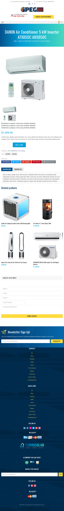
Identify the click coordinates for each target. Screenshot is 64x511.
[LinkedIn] (29, 4)
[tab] (6, 169)
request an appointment (43, 17)
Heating (23, 151)
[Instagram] (34, 4)
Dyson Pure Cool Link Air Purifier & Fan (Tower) (14, 262)
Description (7, 169)
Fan (19, 151)
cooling (8, 154)
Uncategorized (32, 380)
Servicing (32, 374)
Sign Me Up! (56, 341)
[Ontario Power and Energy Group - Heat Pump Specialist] (32, 9)
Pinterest (37, 162)
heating (14, 154)
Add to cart (19, 145)
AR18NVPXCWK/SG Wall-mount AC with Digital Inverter (46, 263)
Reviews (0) (18, 169)
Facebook (6, 162)
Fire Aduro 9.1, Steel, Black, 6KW (42, 223)
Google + (27, 162)
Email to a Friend (50, 162)
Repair (32, 371)
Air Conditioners (12, 151)
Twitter (17, 162)
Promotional (32, 368)
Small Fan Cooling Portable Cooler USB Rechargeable (15, 223)
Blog (32, 356)
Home (15, 41)
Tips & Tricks (32, 377)
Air (32, 353)
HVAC (32, 362)
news (32, 365)
